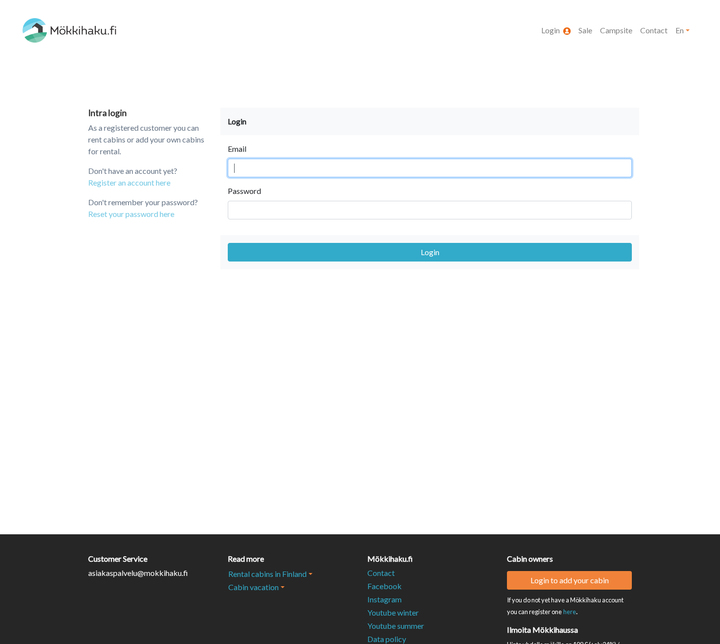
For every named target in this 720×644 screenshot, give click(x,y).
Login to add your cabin (569, 580)
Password (244, 190)
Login (430, 252)
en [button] (679, 30)
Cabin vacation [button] (253, 587)
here (569, 612)
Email (237, 148)
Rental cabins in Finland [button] (267, 573)
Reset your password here (131, 213)
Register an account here (129, 182)
